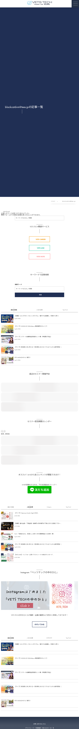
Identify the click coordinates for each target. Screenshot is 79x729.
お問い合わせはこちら (39, 724)
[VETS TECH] (39, 3)
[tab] (14, 310)
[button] (75, 3)
